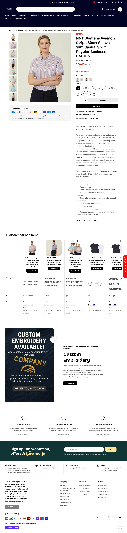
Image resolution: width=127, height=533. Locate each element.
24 (83, 93)
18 (109, 88)
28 (94, 93)
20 (115, 88)
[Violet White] (77, 79)
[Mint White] (90, 79)
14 (99, 88)
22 (78, 93)
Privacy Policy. (101, 454)
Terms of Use (90, 454)
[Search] (72, 9)
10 (88, 88)
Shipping (78, 67)
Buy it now (97, 106)
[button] (125, 266)
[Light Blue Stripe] (81, 79)
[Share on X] (89, 220)
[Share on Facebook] (84, 220)
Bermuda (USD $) (101, 2)
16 (104, 88)
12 (93, 88)
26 (89, 93)
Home (11, 30)
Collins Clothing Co (16, 524)
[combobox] (45, 9)
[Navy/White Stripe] (86, 79)
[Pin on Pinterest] (95, 220)
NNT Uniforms (86, 60)
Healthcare (19, 30)
